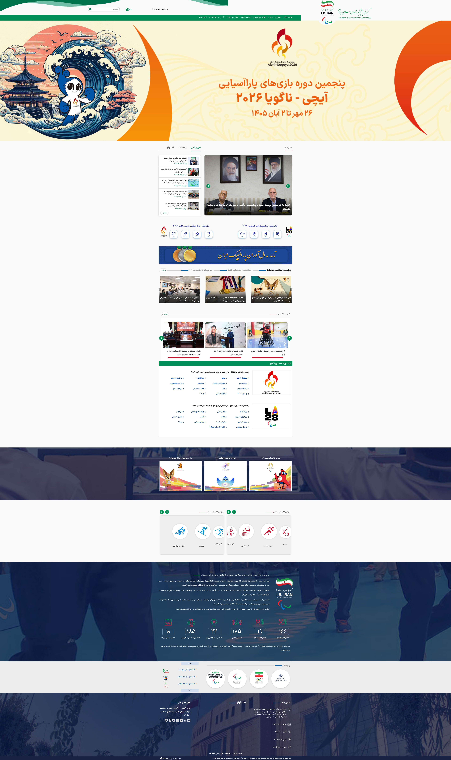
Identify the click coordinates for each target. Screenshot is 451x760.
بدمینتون (278, 545)
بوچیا (223, 378)
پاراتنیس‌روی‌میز (176, 378)
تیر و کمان (237, 545)
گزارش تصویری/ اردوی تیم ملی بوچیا (230, 351)
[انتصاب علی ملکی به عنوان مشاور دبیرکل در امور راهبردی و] (193, 160)
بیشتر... (164, 212)
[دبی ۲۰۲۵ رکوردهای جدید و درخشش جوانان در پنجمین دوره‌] (271, 289)
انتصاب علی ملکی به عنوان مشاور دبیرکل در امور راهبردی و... (175, 159)
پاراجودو (201, 383)
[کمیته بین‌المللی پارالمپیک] (237, 678)
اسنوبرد (191, 546)
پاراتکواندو (200, 378)
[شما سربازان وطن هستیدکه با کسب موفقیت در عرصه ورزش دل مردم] (193, 194)
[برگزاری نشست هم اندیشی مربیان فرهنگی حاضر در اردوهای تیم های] (179, 289)
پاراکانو (223, 416)
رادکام (170, 759)
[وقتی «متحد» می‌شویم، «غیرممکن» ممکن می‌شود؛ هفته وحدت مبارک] (193, 183)
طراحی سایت (177, 759)
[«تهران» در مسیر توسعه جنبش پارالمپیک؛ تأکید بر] (248, 185)
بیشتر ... (165, 314)
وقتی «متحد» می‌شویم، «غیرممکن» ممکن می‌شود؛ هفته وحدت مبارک (174, 181)
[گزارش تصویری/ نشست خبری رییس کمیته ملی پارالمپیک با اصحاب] (267, 335)
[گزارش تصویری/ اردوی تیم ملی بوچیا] (225, 335)
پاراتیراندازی (243, 383)
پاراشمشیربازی (242, 388)
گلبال (223, 388)
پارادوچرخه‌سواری (176, 383)
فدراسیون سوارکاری (189, 676)
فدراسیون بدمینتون (189, 669)
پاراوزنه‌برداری (177, 388)
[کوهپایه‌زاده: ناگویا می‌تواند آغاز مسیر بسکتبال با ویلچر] (193, 172)
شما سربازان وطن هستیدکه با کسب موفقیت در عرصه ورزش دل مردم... (174, 192)
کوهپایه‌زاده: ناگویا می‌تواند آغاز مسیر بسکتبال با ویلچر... (174, 170)
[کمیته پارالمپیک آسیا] (215, 678)
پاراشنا (201, 393)
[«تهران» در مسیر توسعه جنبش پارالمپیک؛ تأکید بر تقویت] (193, 206)
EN (130, 9)
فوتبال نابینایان (198, 388)
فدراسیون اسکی (190, 683)
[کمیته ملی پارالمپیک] (285, 588)
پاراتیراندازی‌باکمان (219, 383)
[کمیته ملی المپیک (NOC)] (259, 678)
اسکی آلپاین (211, 545)
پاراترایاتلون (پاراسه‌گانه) (216, 427)
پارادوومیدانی (220, 393)
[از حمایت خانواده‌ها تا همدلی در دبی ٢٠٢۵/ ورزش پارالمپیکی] (225, 289)
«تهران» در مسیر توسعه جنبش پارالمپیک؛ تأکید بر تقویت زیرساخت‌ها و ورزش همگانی (248, 207)
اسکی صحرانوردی (170, 545)
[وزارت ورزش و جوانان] (281, 678)
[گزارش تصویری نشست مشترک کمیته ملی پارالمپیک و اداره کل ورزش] (183, 335)
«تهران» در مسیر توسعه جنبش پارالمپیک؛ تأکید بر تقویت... (176, 204)
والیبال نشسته (242, 393)
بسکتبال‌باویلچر (242, 378)
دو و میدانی (258, 546)
